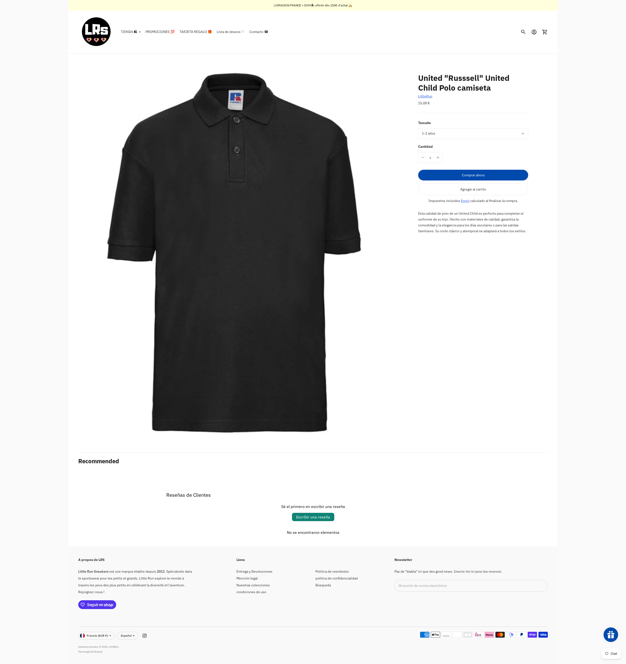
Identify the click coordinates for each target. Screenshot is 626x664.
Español (126, 635)
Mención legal (247, 578)
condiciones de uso (251, 592)
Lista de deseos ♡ (231, 32)
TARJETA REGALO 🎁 (195, 32)
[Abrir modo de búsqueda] (523, 32)
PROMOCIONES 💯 (160, 32)
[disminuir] (422, 157)
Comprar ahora (473, 175)
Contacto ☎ (258, 32)
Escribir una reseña (313, 517)
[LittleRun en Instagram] (144, 635)
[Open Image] (234, 253)
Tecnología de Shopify (90, 651)
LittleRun (425, 96)
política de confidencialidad (336, 578)
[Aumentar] (438, 157)
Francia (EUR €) (97, 635)
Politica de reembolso (332, 571)
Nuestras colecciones (253, 585)
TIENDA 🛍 (129, 32)
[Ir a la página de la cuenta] (534, 32)
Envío (465, 201)
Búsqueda (323, 585)
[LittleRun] (96, 32)
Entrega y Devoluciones (254, 571)
